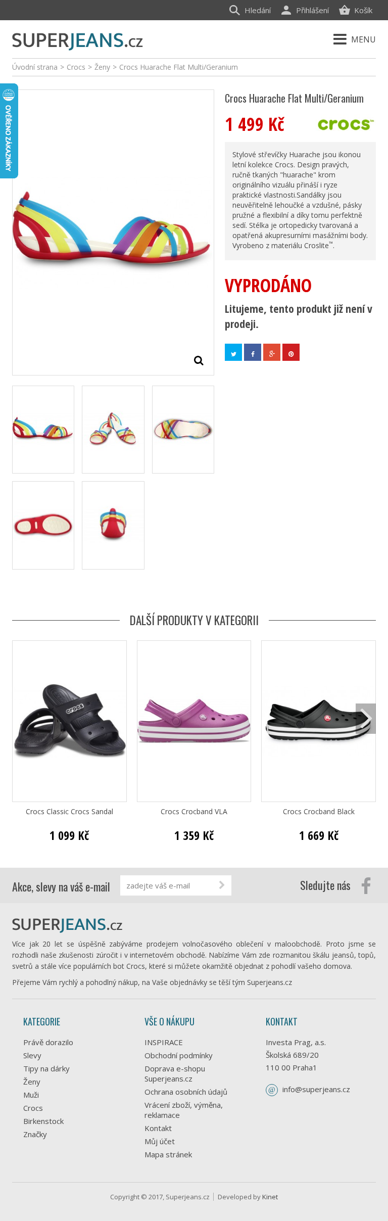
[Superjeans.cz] (77, 40)
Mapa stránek (168, 1154)
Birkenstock (43, 1121)
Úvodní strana (35, 67)
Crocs (33, 1108)
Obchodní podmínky (178, 1055)
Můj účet (159, 1141)
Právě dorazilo (48, 1042)
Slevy (32, 1055)
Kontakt (158, 1128)
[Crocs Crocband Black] (318, 721)
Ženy (31, 1081)
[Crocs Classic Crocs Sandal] (69, 721)
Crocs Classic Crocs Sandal (69, 811)
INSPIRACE (163, 1042)
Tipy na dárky (46, 1068)
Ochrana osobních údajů (185, 1092)
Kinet (270, 1196)
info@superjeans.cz (316, 1089)
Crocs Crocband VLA (194, 811)
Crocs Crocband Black (319, 811)
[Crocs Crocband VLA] (194, 721)
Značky (35, 1134)
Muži (31, 1095)
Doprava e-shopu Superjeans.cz (174, 1073)
